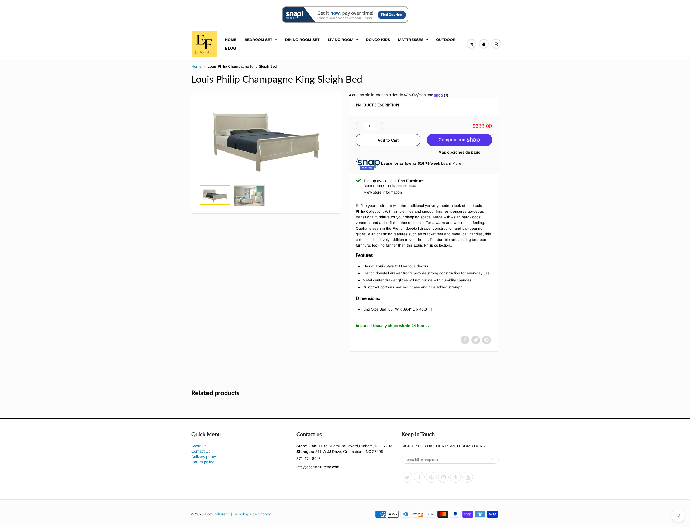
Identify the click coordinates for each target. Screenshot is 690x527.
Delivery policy (203, 456)
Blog (230, 48)
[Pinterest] (431, 477)
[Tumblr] (455, 477)
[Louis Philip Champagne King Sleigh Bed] (266, 140)
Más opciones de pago (460, 152)
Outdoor (446, 39)
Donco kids (378, 39)
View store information (383, 192)
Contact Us (200, 451)
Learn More (451, 163)
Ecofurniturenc (217, 514)
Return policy (202, 462)
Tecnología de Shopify (252, 514)
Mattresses (410, 39)
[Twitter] (407, 477)
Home (230, 39)
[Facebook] (419, 477)
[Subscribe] (492, 459)
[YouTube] (467, 477)
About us (198, 446)
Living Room (340, 39)
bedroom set (258, 39)
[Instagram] (443, 477)
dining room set (302, 39)
